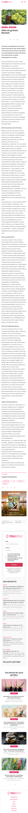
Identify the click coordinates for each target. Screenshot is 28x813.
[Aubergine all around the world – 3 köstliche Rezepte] (14, 685)
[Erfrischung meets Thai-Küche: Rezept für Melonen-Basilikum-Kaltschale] (14, 711)
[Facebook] (10, 39)
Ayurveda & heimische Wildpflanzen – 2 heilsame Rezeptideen (14, 750)
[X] (14, 39)
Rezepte (5, 27)
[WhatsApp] (17, 39)
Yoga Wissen (6, 649)
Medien (5, 584)
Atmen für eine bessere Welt (7, 523)
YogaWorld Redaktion (9, 477)
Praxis (5, 611)
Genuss (5, 483)
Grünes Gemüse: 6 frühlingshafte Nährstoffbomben (14, 776)
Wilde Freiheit (18, 522)
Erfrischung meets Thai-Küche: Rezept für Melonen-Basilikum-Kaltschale (14, 723)
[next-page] (15, 784)
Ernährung (12, 27)
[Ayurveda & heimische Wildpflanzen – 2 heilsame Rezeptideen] (14, 738)
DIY (14, 481)
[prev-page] (12, 784)
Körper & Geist (7, 637)
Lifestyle (6, 598)
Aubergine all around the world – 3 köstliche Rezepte (14, 697)
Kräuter (20, 481)
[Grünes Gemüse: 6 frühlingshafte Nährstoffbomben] (14, 764)
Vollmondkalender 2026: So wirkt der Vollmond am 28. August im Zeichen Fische (14, 602)
